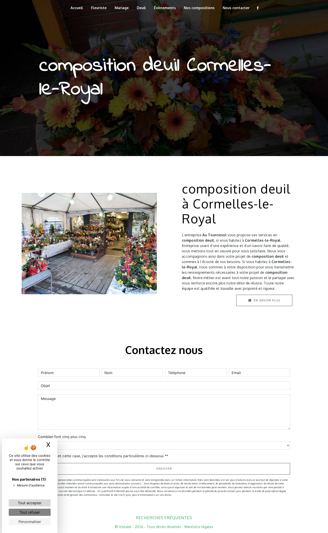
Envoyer (164, 468)
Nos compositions (199, 8)
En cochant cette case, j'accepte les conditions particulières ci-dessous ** (105, 456)
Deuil (141, 8)
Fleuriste (99, 8)
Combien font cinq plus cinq (62, 436)
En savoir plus (266, 300)
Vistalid (125, 527)
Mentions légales (198, 527)
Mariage (122, 8)
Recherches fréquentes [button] (164, 517)
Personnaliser (30, 521)
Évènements (165, 8)
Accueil (77, 8)
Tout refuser (29, 512)
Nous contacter (236, 8)
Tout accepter (30, 503)
